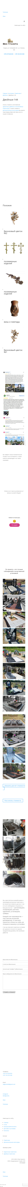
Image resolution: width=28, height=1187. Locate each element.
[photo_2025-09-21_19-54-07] (14, 762)
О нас (5, 1124)
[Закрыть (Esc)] (5, 1184)
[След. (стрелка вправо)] (2, 1186)
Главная (5, 93)
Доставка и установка (9, 1128)
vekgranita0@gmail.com (9, 1084)
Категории (11, 93)
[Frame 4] (14, 852)
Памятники (18, 93)
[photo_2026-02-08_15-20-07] (14, 694)
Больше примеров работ (14, 793)
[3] (14, 445)
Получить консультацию (14, 938)
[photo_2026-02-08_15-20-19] (14, 662)
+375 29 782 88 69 (7, 1073)
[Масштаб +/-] (0, 1184)
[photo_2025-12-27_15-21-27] (14, 729)
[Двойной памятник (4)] (14, 711)
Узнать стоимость (11, 118)
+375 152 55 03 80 (19, 54)
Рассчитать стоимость (13, 801)
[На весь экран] (2, 1184)
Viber (4, 16)
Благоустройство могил (10, 1126)
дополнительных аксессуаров (11, 110)
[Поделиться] (3, 1184)
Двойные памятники (9, 1154)
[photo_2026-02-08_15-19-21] (14, 678)
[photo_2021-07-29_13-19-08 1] (14, 870)
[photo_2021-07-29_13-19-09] (14, 887)
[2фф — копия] (14, 627)
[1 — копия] (14, 594)
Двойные (5, 95)
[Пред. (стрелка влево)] (0, 1186)
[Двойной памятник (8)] (14, 746)
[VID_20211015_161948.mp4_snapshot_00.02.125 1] (14, 835)
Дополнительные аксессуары (12, 1142)
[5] (14, 424)
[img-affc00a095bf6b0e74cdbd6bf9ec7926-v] (14, 610)
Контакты (6, 1130)
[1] (14, 415)
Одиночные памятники (10, 1152)
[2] (14, 430)
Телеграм (5, 12)
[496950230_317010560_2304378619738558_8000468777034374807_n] (14, 779)
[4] (14, 392)
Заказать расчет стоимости (15, 465)
